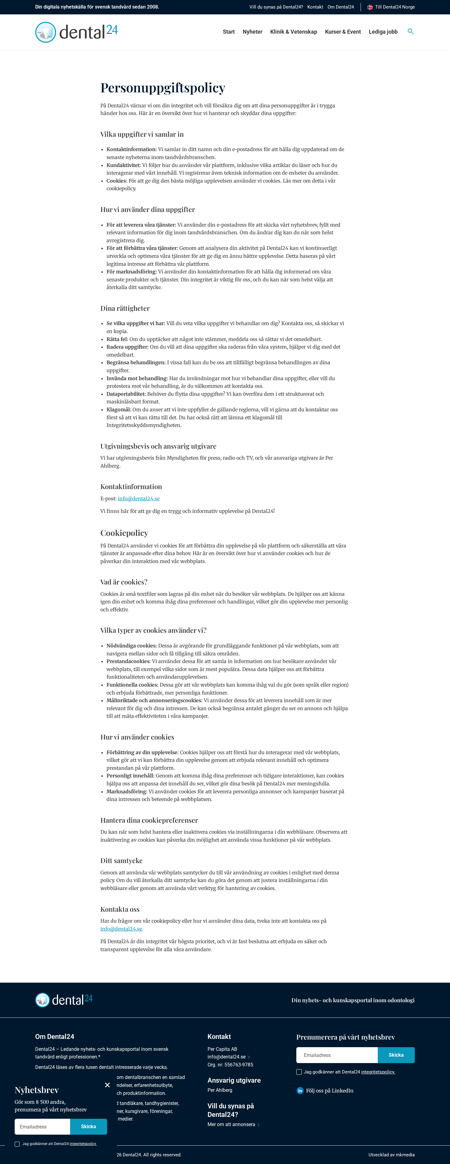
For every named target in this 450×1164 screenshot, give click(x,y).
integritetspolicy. (378, 1072)
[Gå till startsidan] (64, 1000)
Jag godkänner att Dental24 (349, 1072)
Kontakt (315, 7)
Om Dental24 (341, 7)
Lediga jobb (383, 31)
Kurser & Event (343, 31)
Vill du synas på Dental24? (276, 7)
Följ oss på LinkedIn (330, 1091)
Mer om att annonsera (231, 1124)
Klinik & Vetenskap (293, 31)
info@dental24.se (227, 1057)
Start (229, 31)
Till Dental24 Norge (395, 7)
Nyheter (252, 31)
